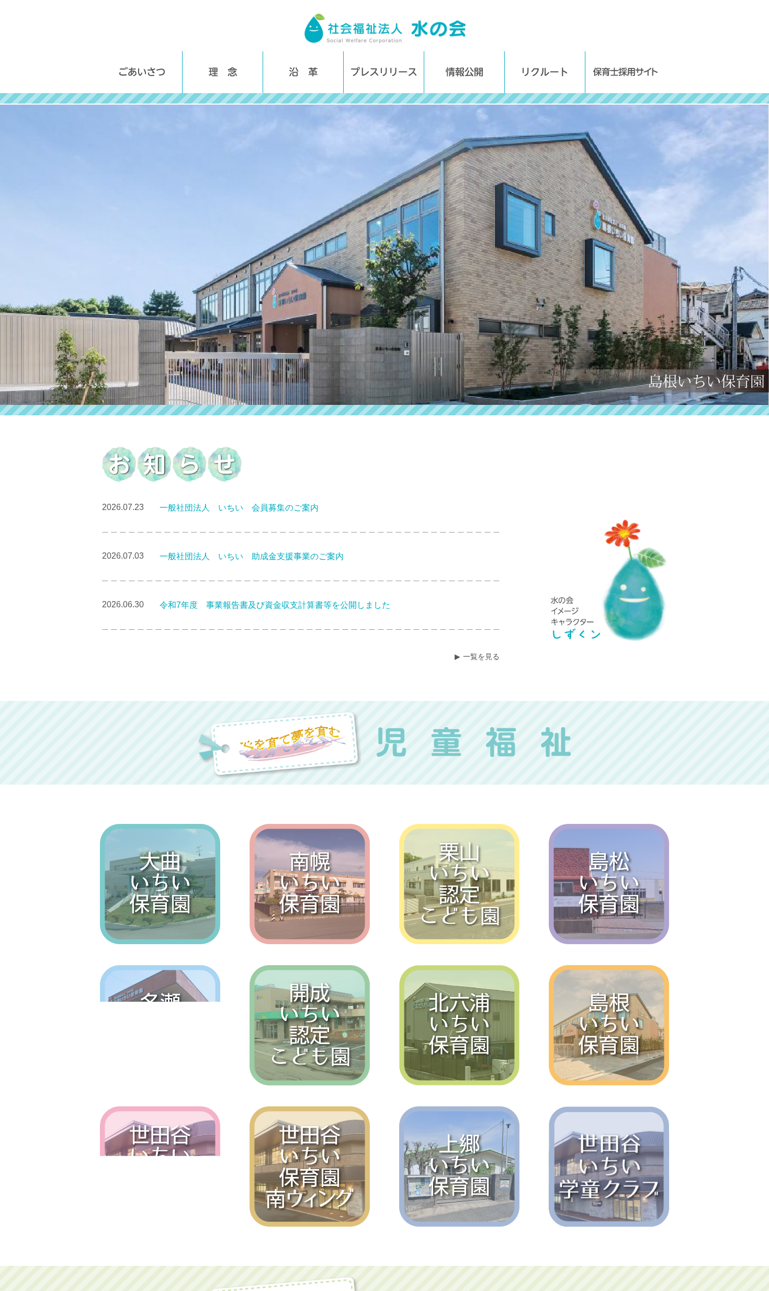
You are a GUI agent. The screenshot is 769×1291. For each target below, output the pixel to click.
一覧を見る (481, 656)
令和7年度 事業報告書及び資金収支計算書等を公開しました (275, 605)
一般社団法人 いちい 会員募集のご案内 (239, 507)
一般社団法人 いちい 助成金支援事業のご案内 (252, 556)
